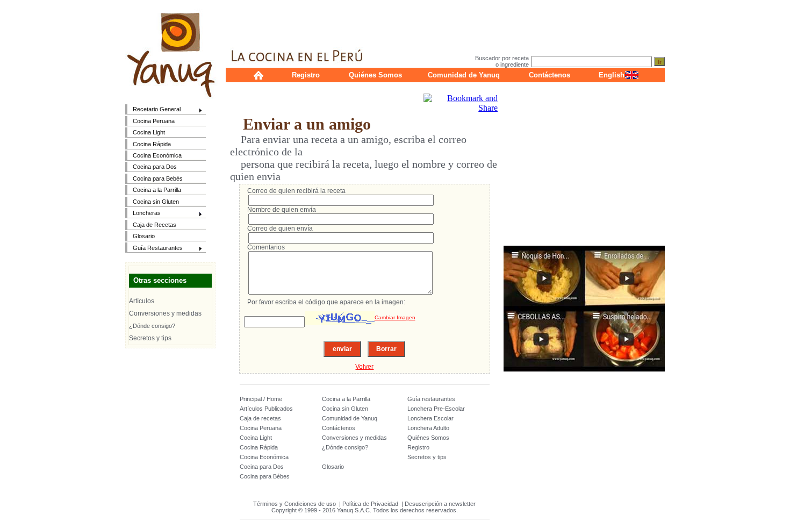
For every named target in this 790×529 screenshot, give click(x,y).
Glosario (144, 236)
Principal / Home (261, 399)
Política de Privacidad (370, 504)
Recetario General (153, 110)
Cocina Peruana (154, 121)
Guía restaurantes (431, 399)
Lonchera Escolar (430, 418)
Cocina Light (149, 132)
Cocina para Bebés (158, 178)
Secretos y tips (150, 338)
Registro (306, 75)
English (611, 75)
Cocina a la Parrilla (157, 190)
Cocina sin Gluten (156, 201)
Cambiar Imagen (395, 317)
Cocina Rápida (152, 144)
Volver (364, 366)
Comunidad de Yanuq (464, 75)
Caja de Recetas (154, 224)
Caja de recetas (260, 418)
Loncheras (143, 214)
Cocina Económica (157, 155)
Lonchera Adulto (428, 428)
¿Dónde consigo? (152, 326)
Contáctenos (549, 75)
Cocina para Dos (155, 166)
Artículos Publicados (266, 408)
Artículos (141, 301)
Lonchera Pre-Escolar (436, 408)
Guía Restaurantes (154, 249)
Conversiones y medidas (165, 313)
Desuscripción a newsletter (440, 504)
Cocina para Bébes (265, 476)
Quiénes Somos (375, 75)
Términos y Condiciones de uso (294, 504)
